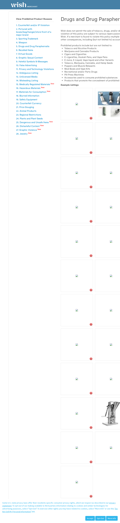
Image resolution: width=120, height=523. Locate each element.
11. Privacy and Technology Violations (35, 69)
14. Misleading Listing (27, 80)
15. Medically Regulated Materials (35, 84)
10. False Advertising (26, 65)
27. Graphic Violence (28, 129)
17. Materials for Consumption (33, 91)
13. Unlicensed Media (26, 76)
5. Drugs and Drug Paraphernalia (32, 46)
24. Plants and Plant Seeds (29, 118)
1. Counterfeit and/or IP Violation (33, 25)
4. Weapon (21, 42)
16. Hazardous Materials (30, 88)
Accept (90, 518)
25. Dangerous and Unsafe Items (34, 122)
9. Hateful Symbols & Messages (32, 61)
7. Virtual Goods (24, 54)
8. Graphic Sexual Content (29, 57)
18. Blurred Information (27, 95)
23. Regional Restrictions (28, 114)
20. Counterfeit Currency (28, 103)
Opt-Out (100, 518)
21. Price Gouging (25, 107)
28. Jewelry (24, 133)
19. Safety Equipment (26, 99)
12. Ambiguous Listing (27, 73)
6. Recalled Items (24, 50)
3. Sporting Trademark (27, 38)
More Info (112, 518)
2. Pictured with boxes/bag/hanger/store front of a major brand (33, 32)
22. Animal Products (26, 111)
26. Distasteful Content (30, 126)
